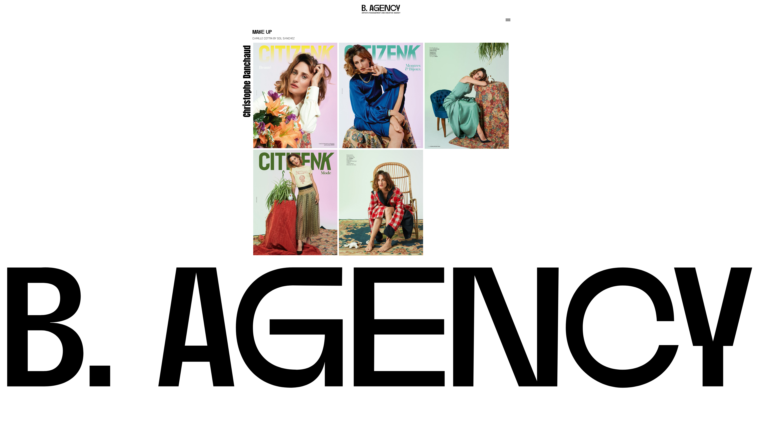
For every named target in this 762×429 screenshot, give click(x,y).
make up (262, 32)
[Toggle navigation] (508, 18)
